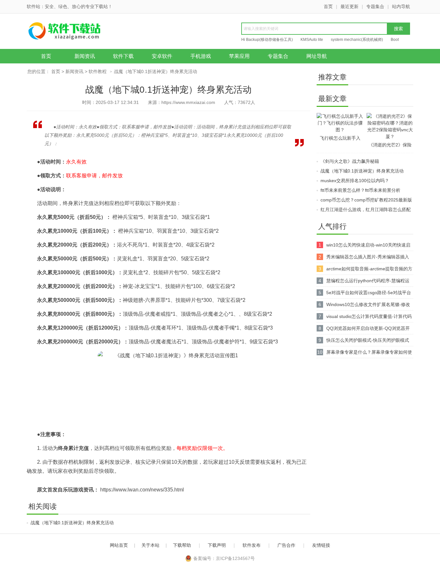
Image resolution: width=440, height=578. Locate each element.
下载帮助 (182, 545)
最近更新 (349, 6)
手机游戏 (200, 56)
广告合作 (286, 545)
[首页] (77, 32)
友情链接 (321, 545)
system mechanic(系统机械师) (357, 39)
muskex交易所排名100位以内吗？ (354, 180)
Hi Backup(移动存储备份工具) (267, 39)
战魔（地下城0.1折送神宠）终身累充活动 (72, 522)
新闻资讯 (84, 56)
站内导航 (401, 6)
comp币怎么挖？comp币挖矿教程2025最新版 (366, 199)
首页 (328, 6)
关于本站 (150, 545)
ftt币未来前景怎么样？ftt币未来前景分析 (360, 190)
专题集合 (375, 6)
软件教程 (98, 71)
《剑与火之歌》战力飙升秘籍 (349, 161)
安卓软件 (162, 56)
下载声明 (217, 545)
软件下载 (123, 56)
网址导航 (316, 56)
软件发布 (252, 545)
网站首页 (119, 545)
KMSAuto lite (312, 39)
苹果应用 (239, 56)
